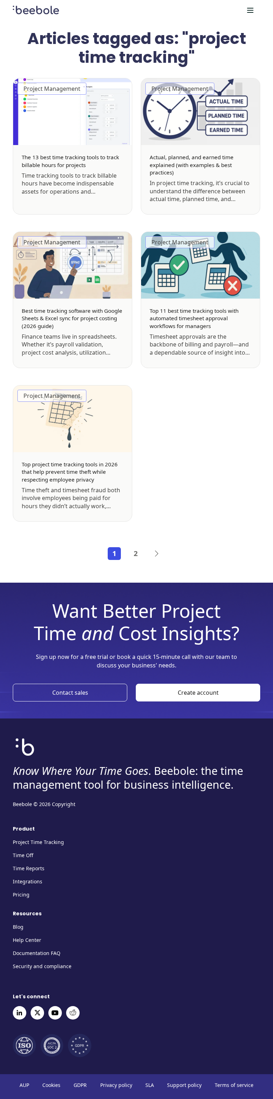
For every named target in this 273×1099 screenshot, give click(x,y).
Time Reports (28, 868)
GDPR (80, 1085)
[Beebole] (36, 9)
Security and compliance (42, 966)
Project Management (51, 89)
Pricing (21, 894)
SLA (149, 1085)
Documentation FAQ (36, 953)
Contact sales (70, 692)
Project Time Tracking (38, 842)
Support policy (184, 1085)
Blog (18, 926)
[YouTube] (55, 1013)
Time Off (23, 855)
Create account (198, 692)
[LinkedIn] (19, 1013)
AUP (24, 1085)
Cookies (51, 1085)
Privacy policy (116, 1085)
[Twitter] (37, 1013)
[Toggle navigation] (250, 10)
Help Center (27, 940)
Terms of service (234, 1085)
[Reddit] (73, 1013)
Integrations (27, 881)
